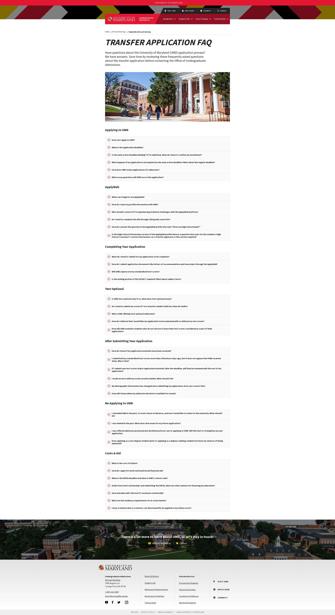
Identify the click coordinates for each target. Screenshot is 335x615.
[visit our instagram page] (127, 602)
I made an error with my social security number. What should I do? (143, 378)
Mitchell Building (112, 580)
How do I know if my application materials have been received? (141, 351)
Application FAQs (119, 32)
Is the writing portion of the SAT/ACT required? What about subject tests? (146, 279)
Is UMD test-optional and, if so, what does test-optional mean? (142, 298)
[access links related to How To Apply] (210, 18)
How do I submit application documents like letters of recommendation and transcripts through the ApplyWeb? (165, 264)
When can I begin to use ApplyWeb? (128, 197)
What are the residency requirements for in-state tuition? (139, 500)
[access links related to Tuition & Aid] (227, 18)
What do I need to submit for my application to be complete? (140, 256)
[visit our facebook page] (112, 602)
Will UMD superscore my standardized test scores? (136, 271)
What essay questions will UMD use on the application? (138, 177)
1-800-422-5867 (112, 592)
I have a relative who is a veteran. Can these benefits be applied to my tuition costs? (151, 508)
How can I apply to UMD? (123, 140)
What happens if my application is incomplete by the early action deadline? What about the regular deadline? (163, 162)
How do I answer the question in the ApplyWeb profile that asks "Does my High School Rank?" (156, 227)
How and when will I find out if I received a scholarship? (138, 493)
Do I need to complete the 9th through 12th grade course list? (141, 219)
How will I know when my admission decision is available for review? (144, 393)
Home (107, 32)
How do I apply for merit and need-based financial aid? (137, 470)
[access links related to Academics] (174, 18)
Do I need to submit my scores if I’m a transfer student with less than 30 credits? (150, 306)
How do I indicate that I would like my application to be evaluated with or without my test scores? (158, 321)
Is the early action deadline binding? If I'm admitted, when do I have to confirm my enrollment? (157, 155)
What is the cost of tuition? (125, 463)
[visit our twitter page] (119, 602)
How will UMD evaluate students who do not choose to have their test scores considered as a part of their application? (162, 330)
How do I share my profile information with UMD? (135, 204)
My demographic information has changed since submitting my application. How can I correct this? (158, 386)
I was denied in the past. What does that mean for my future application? (146, 423)
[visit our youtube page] (106, 602)
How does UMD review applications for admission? (136, 169)
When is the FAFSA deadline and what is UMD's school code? (140, 478)
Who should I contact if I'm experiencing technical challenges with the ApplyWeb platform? (155, 212)
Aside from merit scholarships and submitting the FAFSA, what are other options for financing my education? (163, 485)
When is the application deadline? (128, 147)
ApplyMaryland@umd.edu (116, 596)
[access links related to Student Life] (191, 18)
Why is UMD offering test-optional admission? (133, 313)
